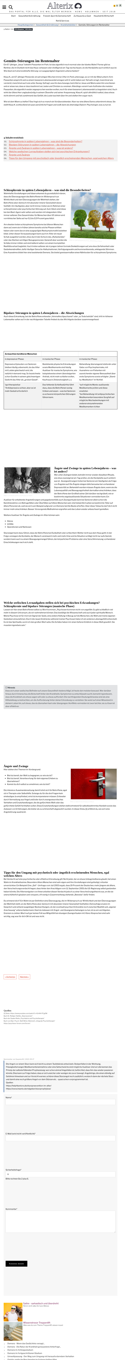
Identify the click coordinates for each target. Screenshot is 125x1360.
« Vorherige (10, 977)
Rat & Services (62, 21)
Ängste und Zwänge (19, 154)
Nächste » (24, 977)
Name (10, 1097)
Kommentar (11, 1209)
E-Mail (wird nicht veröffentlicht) (21, 1133)
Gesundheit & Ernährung (29, 16)
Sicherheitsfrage (13, 1170)
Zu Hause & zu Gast (82, 16)
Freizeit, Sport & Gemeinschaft (57, 16)
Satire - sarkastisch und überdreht (41, 1303)
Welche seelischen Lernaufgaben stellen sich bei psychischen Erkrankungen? (49, 151)
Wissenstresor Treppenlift (36, 1322)
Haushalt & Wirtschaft (104, 16)
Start (13, 16)
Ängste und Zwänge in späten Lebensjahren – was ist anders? (41, 148)
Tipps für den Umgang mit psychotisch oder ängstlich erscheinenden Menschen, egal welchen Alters (61, 158)
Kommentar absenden (16, 1264)
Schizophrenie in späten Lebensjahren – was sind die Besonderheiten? (45, 141)
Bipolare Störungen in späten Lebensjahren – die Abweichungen (42, 144)
